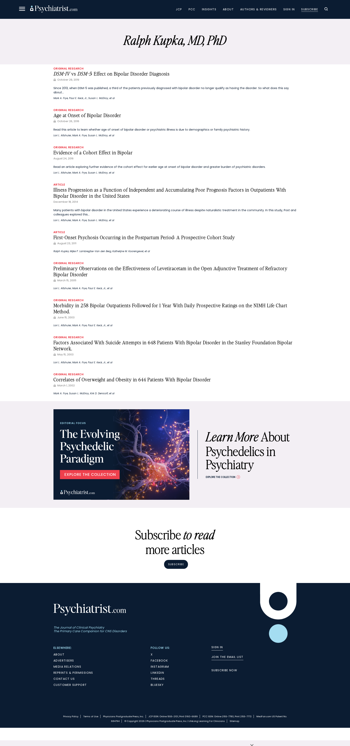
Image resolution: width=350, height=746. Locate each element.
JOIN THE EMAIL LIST (227, 657)
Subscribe (309, 9)
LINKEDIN (157, 673)
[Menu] (22, 9)
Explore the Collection (220, 477)
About (228, 9)
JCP (179, 9)
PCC (192, 9)
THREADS (158, 679)
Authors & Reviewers (258, 9)
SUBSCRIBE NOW (224, 670)
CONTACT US (64, 679)
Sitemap (234, 721)
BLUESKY (157, 685)
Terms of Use (90, 716)
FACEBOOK (159, 661)
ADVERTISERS (63, 661)
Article (59, 184)
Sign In (289, 9)
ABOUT (58, 654)
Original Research (68, 68)
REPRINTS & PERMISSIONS (73, 673)
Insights (209, 9)
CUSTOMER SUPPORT (70, 685)
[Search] (326, 9)
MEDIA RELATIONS (67, 667)
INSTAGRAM (160, 667)
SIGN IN (217, 647)
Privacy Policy (70, 716)
